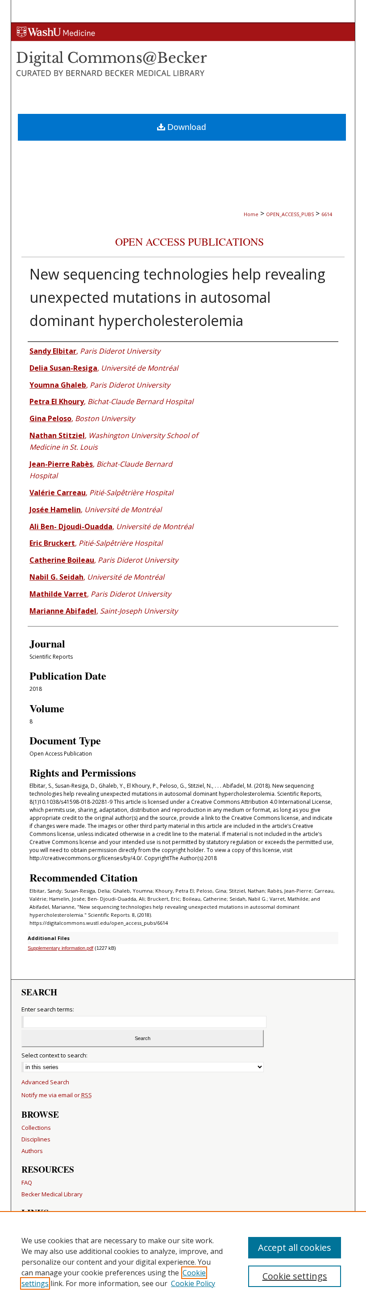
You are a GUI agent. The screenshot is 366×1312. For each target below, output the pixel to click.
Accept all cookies (294, 1247)
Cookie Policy (193, 1283)
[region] (183, 1261)
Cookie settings (294, 1276)
